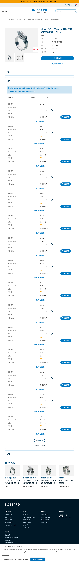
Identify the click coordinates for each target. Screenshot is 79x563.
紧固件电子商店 (11, 525)
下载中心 (25, 514)
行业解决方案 (44, 514)
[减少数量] (41, 110)
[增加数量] (52, 110)
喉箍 (46, 19)
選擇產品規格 (58, 58)
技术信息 (25, 525)
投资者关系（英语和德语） (12, 537)
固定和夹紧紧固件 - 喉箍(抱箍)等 (33, 19)
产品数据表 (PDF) (57, 64)
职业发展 (7, 535)
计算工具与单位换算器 (29, 517)
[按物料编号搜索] (26, 97)
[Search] (75, 11)
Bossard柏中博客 (45, 517)
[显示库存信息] (41, 113)
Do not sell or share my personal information (16, 559)
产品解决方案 (8, 514)
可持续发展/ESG (9, 543)
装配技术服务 (8, 522)
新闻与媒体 (8, 540)
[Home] (5, 19)
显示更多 (40, 440)
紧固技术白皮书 (27, 522)
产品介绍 (11, 19)
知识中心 (27, 528)
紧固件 (19, 19)
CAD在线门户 (26, 520)
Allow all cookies (38, 559)
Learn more (5, 555)
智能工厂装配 (8, 520)
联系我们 (67, 5)
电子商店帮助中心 (46, 520)
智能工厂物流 (8, 517)
